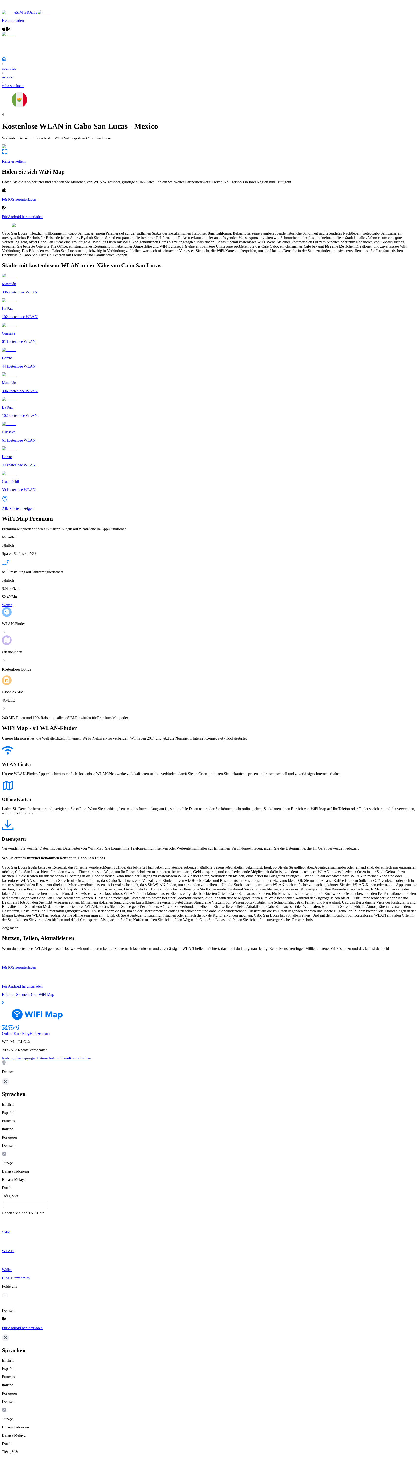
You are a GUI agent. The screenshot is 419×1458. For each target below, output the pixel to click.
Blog (26, 1033)
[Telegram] (16, 1029)
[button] (209, 1067)
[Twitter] (5, 1029)
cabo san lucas (13, 86)
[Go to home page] (19, 8)
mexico (7, 77)
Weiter (7, 605)
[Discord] (11, 1029)
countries (9, 68)
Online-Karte (12, 1033)
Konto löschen (80, 1058)
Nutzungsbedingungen (19, 1058)
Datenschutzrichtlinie (53, 1058)
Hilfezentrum (40, 1033)
